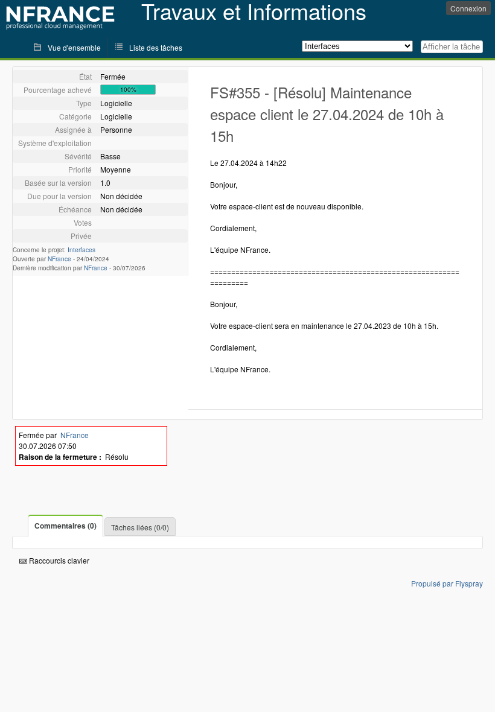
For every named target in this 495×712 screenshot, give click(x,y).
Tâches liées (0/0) (140, 527)
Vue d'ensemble (74, 47)
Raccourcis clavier (58, 560)
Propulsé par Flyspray (447, 583)
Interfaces (81, 250)
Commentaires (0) (65, 525)
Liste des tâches (155, 47)
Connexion (468, 8)
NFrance (59, 259)
